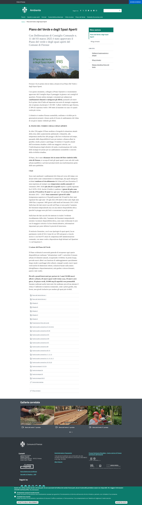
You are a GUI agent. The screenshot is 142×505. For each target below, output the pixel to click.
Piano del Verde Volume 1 (39, 295)
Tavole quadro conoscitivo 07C (40, 343)
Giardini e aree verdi (33, 17)
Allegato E (35, 319)
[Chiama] (27, 467)
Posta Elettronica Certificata (28, 472)
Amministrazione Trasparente (63, 453)
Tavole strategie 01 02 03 (39, 366)
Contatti (22, 453)
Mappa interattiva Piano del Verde (100, 66)
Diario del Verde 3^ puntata (100, 427)
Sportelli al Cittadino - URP (28, 474)
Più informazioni (34, 490)
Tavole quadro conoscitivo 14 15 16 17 (43, 358)
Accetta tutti (121, 502)
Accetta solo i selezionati (28, 502)
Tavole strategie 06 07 (38, 378)
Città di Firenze (21, 2)
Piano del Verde (80, 17)
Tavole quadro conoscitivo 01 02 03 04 (43, 327)
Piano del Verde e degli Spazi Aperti (99, 35)
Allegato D (35, 315)
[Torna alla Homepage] (22, 444)
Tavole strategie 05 (37, 374)
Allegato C (35, 311)
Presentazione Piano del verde (40, 323)
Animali (44, 17)
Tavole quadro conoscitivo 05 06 (41, 331)
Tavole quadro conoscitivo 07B (40, 339)
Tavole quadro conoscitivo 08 (40, 347)
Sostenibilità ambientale (55, 17)
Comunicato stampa (37, 382)
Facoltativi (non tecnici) (23, 497)
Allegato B (35, 307)
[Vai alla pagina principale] (25, 10)
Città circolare (69, 17)
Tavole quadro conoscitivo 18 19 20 (42, 362)
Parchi (23, 17)
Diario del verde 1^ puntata (33, 427)
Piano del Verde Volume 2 (39, 299)
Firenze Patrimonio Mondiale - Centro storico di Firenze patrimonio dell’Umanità (105, 454)
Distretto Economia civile (95, 17)
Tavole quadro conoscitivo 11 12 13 (42, 354)
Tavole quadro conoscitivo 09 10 (41, 351)
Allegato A (35, 303)
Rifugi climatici (36, 391)
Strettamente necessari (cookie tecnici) (28, 493)
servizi (135, 2)
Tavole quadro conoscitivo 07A (40, 335)
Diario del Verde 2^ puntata (66, 427)
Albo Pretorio (58, 462)
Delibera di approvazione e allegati (100, 54)
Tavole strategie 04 (37, 370)
